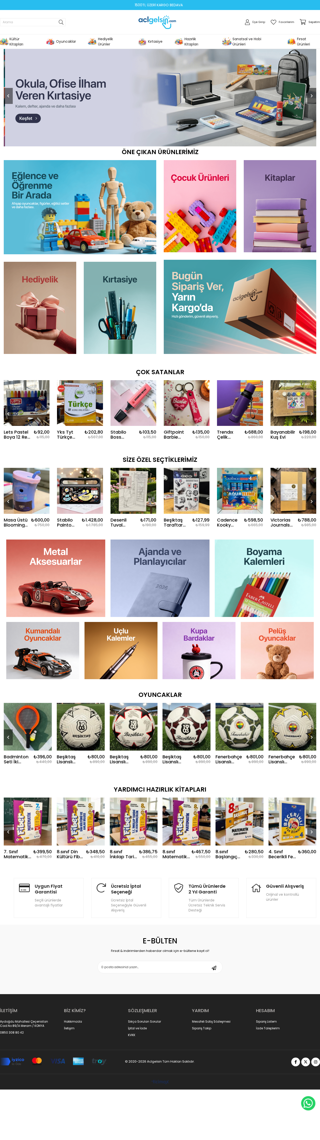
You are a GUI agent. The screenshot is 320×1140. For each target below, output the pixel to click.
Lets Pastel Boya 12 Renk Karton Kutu (18, 435)
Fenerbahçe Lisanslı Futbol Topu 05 (175, 759)
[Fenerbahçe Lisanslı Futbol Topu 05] (186, 727)
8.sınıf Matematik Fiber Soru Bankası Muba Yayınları (122, 854)
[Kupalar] (199, 650)
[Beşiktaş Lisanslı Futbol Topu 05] (28, 727)
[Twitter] (305, 1062)
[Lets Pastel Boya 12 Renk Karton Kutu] (27, 403)
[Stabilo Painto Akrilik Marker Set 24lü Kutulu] (80, 491)
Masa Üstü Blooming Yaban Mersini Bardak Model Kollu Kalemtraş (16, 523)
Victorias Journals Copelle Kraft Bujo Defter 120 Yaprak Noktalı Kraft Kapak (281, 523)
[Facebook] (295, 1062)
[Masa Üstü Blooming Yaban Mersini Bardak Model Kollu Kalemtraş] (27, 491)
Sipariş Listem (266, 1022)
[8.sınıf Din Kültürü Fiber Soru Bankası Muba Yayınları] (28, 822)
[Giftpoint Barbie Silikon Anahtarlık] (187, 403)
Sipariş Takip (201, 1028)
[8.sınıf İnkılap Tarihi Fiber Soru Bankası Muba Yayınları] (81, 822)
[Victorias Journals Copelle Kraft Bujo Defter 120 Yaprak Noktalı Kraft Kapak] (293, 491)
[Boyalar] (264, 578)
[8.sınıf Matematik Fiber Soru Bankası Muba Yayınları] (134, 822)
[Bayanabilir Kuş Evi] (293, 403)
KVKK (131, 1035)
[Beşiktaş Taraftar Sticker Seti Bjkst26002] (187, 491)
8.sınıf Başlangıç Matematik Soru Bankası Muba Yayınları (174, 854)
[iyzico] (53, 1062)
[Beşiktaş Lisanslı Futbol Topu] (134, 727)
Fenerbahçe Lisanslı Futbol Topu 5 (229, 759)
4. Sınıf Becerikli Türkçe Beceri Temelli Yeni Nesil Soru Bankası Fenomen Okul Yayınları (281, 854)
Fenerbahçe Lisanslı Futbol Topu (281, 759)
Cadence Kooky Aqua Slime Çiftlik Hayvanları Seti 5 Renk (229, 523)
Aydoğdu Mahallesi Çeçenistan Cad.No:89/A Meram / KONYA (24, 1024)
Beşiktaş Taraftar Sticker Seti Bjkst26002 (176, 523)
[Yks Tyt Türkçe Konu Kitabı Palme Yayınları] (80, 403)
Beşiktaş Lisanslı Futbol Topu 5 (70, 759)
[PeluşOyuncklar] (277, 650)
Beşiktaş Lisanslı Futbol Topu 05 (17, 759)
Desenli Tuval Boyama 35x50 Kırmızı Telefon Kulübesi (119, 523)
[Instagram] (315, 1062)
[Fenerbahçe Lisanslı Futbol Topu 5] (240, 727)
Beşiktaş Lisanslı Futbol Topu (123, 759)
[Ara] (61, 22)
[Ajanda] (160, 578)
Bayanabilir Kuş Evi (282, 435)
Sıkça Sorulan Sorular (144, 1022)
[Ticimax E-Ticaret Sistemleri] (160, 1082)
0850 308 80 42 (12, 1033)
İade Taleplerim (268, 1028)
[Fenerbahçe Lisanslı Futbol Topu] (292, 727)
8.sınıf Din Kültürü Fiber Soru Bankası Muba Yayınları (18, 854)
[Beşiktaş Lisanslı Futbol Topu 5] (81, 727)
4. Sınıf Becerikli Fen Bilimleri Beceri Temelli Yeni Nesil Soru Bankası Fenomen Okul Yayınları (229, 854)
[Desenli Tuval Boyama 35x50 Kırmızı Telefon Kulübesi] (133, 491)
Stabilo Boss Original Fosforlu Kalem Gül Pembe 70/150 (121, 435)
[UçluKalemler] (121, 650)
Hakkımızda (73, 1022)
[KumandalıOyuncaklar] (43, 650)
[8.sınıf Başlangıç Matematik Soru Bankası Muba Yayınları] (186, 822)
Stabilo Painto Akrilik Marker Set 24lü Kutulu (66, 523)
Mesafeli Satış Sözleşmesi (211, 1022)
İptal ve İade (137, 1028)
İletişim (69, 1028)
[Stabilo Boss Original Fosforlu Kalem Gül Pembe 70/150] (133, 403)
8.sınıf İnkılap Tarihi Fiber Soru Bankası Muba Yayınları (71, 854)
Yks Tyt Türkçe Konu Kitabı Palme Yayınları (69, 435)
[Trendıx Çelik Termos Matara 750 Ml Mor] (240, 403)
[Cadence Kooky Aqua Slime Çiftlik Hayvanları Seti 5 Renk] (240, 491)
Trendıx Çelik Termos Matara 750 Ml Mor (229, 435)
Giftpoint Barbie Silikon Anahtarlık (175, 435)
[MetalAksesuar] (56, 578)
